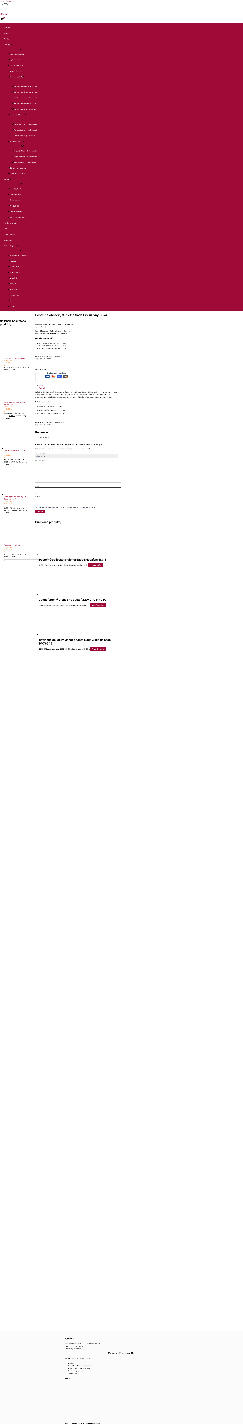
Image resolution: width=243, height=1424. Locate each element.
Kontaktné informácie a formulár (80, 1366)
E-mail (37, 496)
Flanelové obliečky (16, 115)
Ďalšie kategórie (9, 246)
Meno (37, 486)
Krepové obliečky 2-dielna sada (25, 151)
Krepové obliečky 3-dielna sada (25, 157)
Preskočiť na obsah (7, 1)
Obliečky (7, 45)
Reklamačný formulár (76, 1371)
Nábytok (13, 284)
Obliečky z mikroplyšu (18, 168)
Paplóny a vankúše (10, 223)
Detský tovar (14, 295)
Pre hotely (13, 301)
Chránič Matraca (16, 212)
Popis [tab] (41, 385)
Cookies (71, 1363)
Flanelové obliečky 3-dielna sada (25, 130)
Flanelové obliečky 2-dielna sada (25, 124)
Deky (5, 229)
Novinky (7, 27)
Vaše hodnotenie (40, 453)
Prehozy (13, 307)
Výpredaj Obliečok (16, 60)
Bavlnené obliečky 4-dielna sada (25, 98)
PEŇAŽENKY (14, 267)
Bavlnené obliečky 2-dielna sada (25, 86)
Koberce (13, 261)
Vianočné (13, 278)
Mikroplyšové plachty (18, 217)
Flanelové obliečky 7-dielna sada (25, 136)
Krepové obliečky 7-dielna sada (25, 162)
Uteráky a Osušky (10, 234)
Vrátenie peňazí (74, 1373)
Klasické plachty (16, 189)
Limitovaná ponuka (17, 54)
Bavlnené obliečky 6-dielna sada (25, 103)
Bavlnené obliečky (16, 77)
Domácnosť (8, 240)
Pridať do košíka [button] (95, 565)
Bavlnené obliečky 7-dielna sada (25, 109)
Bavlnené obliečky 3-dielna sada (25, 92)
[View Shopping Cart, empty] (2, 19)
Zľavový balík (15, 289)
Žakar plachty (15, 200)
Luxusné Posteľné (16, 65)
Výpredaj (7, 33)
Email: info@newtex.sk (73, 1349)
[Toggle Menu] (20, 49)
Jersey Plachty (15, 195)
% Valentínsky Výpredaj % (19, 255)
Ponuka (6, 39)
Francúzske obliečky (17, 174)
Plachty (6, 179)
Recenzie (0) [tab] (43, 388)
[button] (4, 14)
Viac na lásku (15, 272)
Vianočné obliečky (16, 71)
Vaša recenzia (40, 461)
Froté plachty (15, 206)
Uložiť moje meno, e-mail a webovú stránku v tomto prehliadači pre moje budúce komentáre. (66, 507)
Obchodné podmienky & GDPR (79, 1368)
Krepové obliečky (16, 141)
